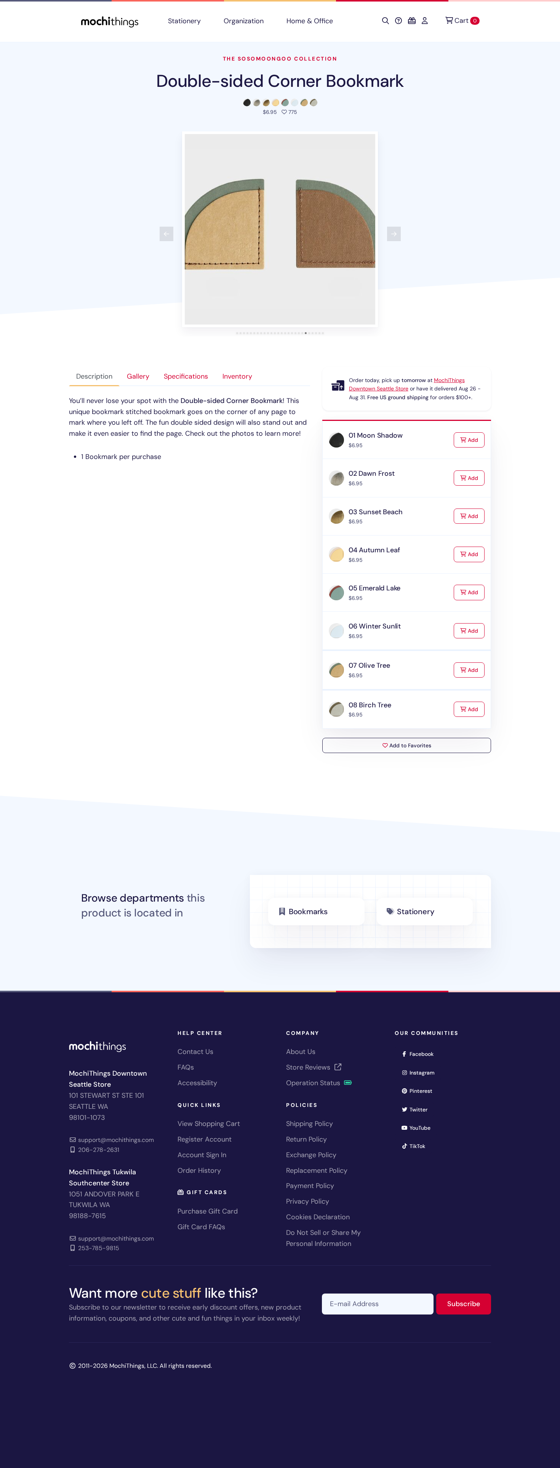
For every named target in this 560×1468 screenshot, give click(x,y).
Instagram (424, 1072)
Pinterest (423, 1090)
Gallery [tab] (138, 376)
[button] (280, 229)
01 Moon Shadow (375, 435)
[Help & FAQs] (398, 21)
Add (475, 439)
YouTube (422, 1127)
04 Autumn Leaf (374, 550)
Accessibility (197, 1082)
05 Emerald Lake (374, 588)
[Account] (425, 21)
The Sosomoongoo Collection (280, 58)
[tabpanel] (189, 428)
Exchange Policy (311, 1154)
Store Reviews (309, 1067)
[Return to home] (109, 21)
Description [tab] (94, 376)
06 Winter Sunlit (375, 626)
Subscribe (469, 1303)
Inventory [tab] (237, 376)
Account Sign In (202, 1154)
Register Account (205, 1139)
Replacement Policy (316, 1170)
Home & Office (309, 21)
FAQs (186, 1067)
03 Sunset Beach (376, 512)
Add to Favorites (409, 745)
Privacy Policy (307, 1201)
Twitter (421, 1109)
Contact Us (195, 1051)
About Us (300, 1051)
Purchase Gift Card (208, 1211)
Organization (244, 21)
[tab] (237, 333)
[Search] (385, 21)
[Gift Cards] (412, 21)
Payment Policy (310, 1185)
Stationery (184, 21)
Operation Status (314, 1082)
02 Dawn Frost (372, 473)
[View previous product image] (166, 234)
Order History (199, 1170)
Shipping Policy (309, 1123)
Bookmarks (308, 911)
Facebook (424, 1053)
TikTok (420, 1146)
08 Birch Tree (370, 705)
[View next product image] (394, 234)
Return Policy (306, 1139)
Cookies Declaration (318, 1217)
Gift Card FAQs (201, 1226)
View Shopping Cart (209, 1123)
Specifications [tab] (186, 376)
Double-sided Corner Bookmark (280, 81)
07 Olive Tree (369, 665)
